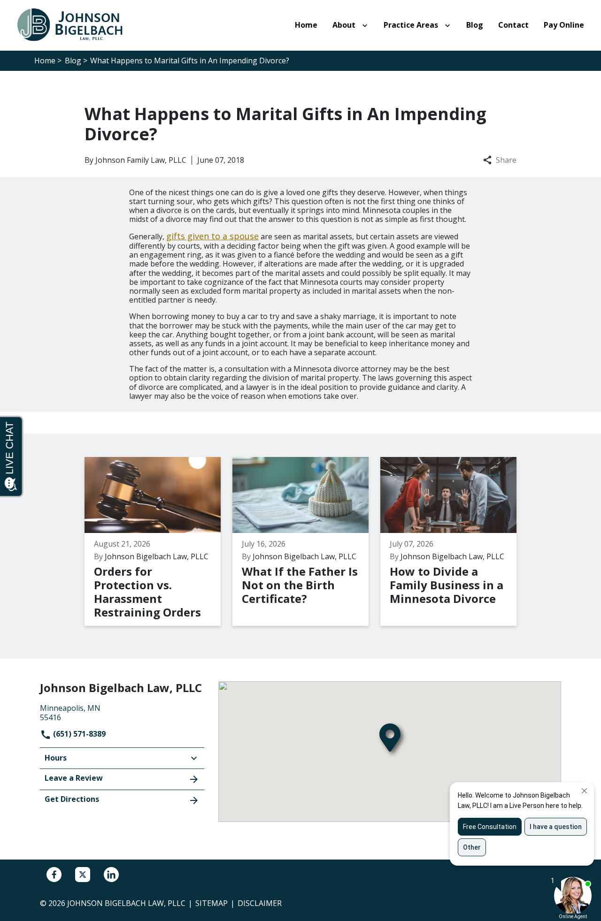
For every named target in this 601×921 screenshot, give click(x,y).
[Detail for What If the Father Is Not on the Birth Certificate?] (306, 541)
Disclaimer (260, 903)
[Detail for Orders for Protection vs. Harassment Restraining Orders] (158, 541)
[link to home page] (75, 24)
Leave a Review (74, 778)
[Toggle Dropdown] (366, 25)
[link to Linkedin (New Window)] (111, 874)
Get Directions (72, 799)
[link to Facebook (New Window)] (54, 874)
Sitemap (211, 903)
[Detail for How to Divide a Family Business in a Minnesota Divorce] (454, 541)
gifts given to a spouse (212, 236)
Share (506, 160)
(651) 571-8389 (78, 734)
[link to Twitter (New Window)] (82, 874)
